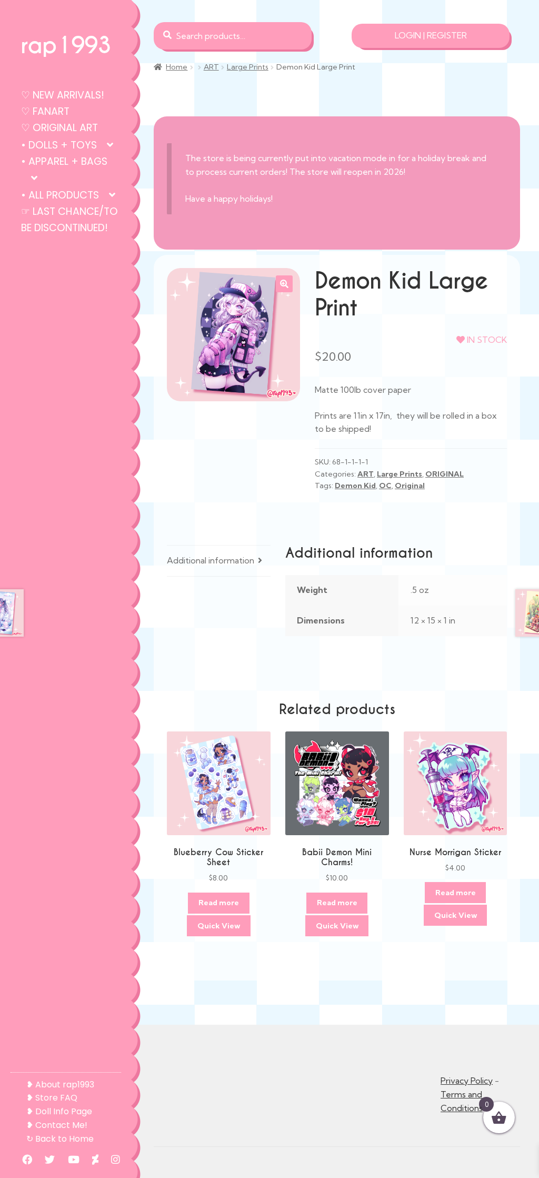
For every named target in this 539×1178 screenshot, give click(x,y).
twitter (44, 1159)
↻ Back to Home (60, 1139)
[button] (284, 283)
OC (385, 485)
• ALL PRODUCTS (60, 195)
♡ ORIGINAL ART (59, 128)
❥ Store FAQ (51, 1098)
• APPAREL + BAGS (64, 161)
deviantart (90, 1159)
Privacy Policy (467, 1080)
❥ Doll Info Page (59, 1111)
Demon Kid (355, 485)
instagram (110, 1159)
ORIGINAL (444, 474)
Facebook (22, 1159)
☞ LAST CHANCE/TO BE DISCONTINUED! (69, 219)
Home (176, 67)
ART (211, 67)
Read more (218, 902)
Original (410, 485)
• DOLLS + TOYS (59, 145)
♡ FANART (45, 111)
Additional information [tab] (210, 560)
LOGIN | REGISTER (431, 35)
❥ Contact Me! (56, 1125)
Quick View (218, 925)
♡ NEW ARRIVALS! (62, 95)
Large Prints (247, 67)
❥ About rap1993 (60, 1084)
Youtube (68, 1159)
